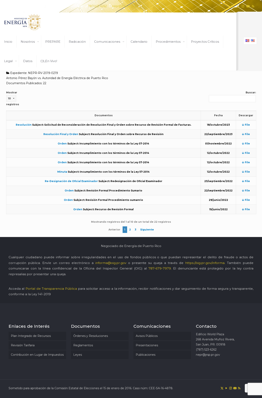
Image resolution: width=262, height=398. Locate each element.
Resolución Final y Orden (60, 134)
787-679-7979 (159, 268)
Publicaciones (145, 355)
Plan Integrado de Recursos (31, 336)
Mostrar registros (12, 98)
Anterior (114, 229)
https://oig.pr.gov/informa (205, 263)
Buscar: (251, 92)
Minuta (62, 171)
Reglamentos (83, 345)
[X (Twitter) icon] (232, 6)
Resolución (24, 124)
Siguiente (147, 229)
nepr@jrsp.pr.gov (124, 6)
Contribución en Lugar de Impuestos (37, 355)
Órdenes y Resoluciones (90, 336)
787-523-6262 (97, 6)
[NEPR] (22, 22)
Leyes (77, 355)
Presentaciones (147, 345)
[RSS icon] (253, 6)
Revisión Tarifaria (23, 345)
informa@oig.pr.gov (110, 263)
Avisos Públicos (147, 336)
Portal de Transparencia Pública (51, 289)
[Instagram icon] (242, 6)
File (247, 124)
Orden (62, 143)
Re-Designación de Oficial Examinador (71, 181)
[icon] (248, 6)
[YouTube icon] (237, 6)
